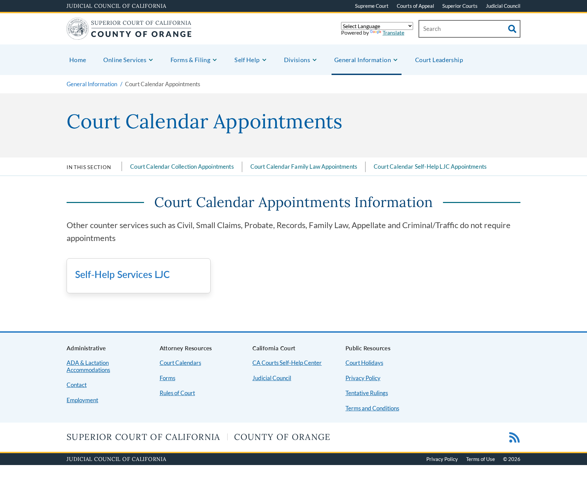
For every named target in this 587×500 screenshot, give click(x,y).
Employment (82, 400)
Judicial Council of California (116, 5)
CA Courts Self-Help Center (287, 362)
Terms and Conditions (372, 408)
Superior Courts (460, 6)
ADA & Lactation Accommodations (88, 366)
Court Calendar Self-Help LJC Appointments (430, 166)
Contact (77, 384)
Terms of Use (480, 459)
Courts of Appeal (415, 6)
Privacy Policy (362, 378)
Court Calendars (180, 362)
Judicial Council (503, 6)
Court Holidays (364, 362)
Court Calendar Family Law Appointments (303, 166)
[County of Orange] (129, 35)
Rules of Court (177, 392)
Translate (393, 32)
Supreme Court (372, 6)
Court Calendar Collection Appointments (181, 166)
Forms (167, 378)
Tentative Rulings (366, 392)
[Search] (512, 29)
